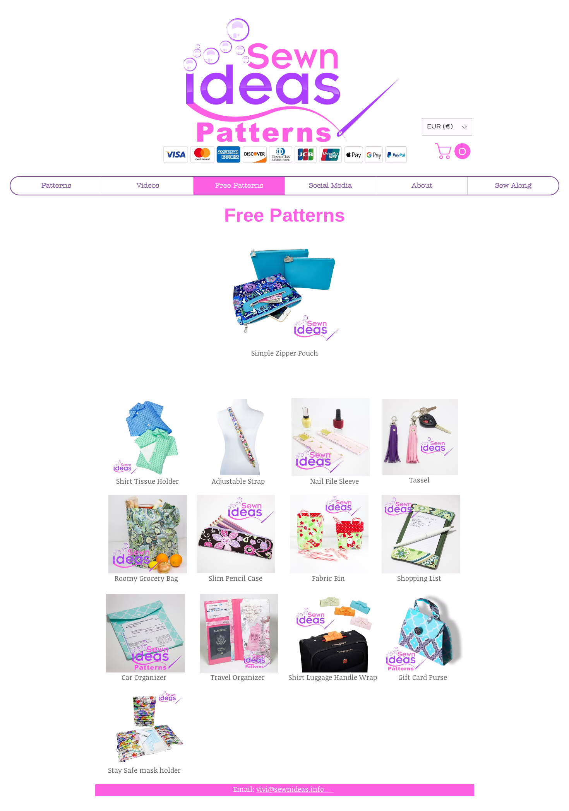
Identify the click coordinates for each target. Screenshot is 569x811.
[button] (447, 126)
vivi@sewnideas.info (295, 789)
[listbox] (447, 126)
